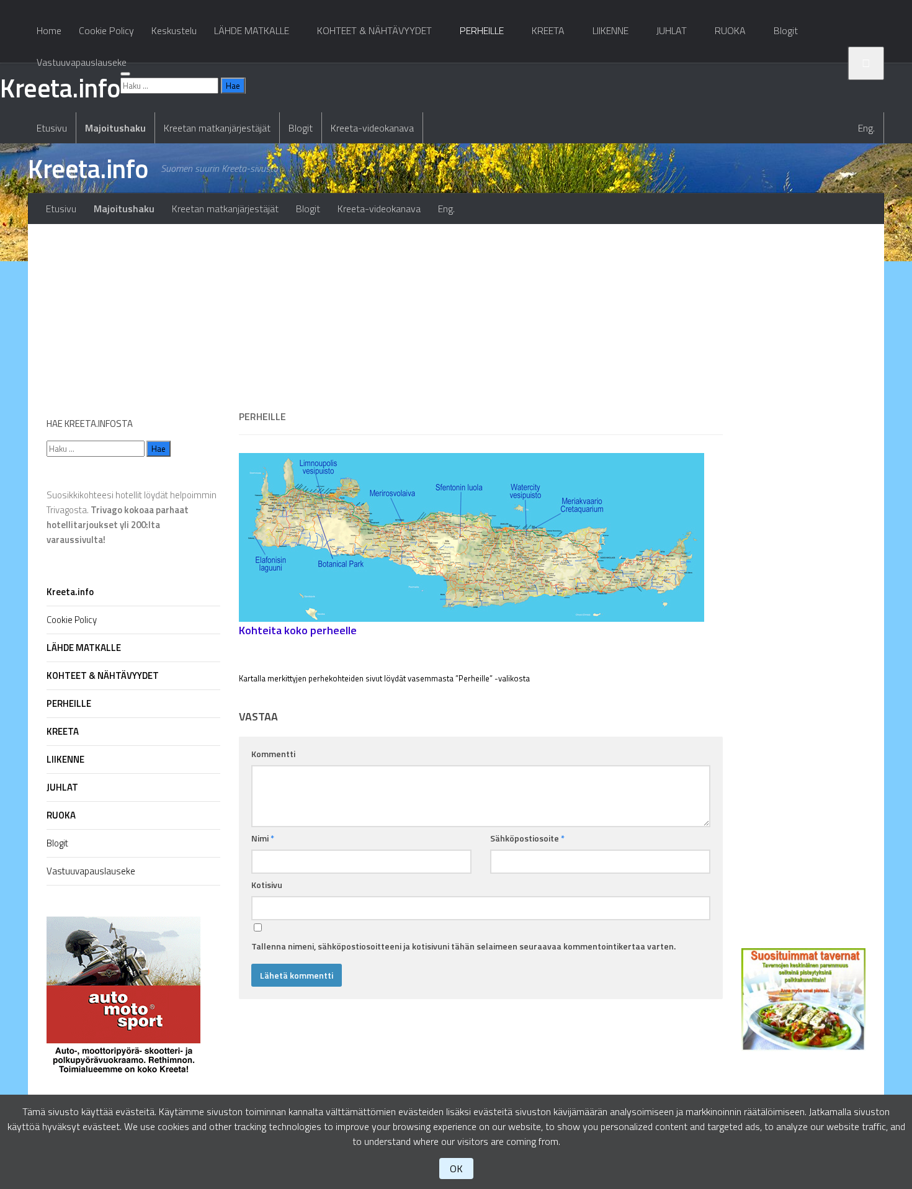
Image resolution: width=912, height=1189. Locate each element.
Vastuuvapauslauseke (82, 62)
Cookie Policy (106, 30)
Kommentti (273, 753)
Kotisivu (266, 884)
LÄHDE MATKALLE (251, 30)
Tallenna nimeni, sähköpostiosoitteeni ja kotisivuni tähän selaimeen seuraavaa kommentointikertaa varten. (463, 946)
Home (49, 30)
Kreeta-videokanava (372, 127)
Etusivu (52, 127)
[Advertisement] (481, 311)
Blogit (300, 127)
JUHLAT (671, 30)
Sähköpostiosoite (527, 838)
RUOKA (730, 30)
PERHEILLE (482, 30)
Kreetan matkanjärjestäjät (217, 127)
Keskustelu (174, 30)
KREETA (548, 30)
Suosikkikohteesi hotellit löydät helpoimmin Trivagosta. (132, 517)
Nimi (262, 838)
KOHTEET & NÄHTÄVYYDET (374, 30)
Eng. (866, 127)
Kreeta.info (88, 168)
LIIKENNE (610, 30)
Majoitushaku (115, 127)
